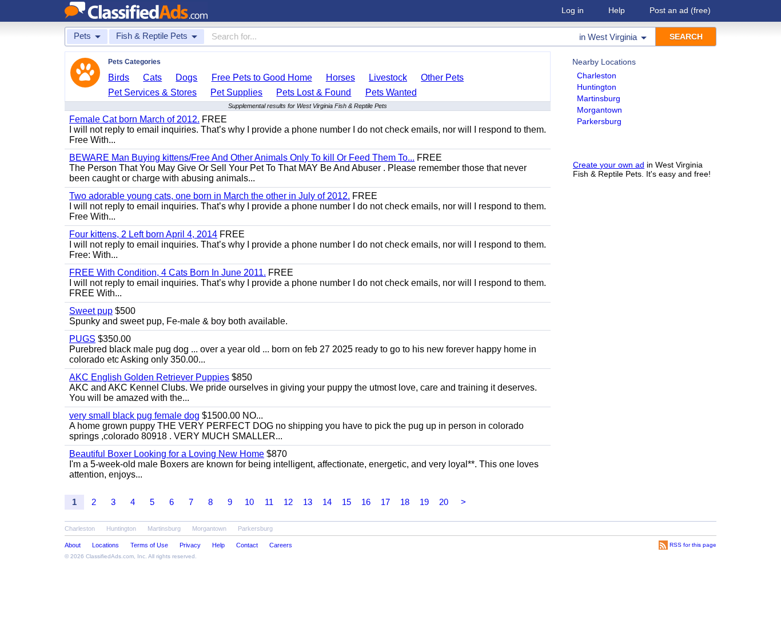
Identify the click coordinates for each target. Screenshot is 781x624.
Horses (340, 77)
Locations (105, 545)
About (73, 545)
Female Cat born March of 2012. (134, 119)
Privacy (190, 545)
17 (385, 502)
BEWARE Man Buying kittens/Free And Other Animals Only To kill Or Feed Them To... (242, 157)
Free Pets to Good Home (262, 77)
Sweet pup (91, 311)
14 (327, 502)
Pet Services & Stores (152, 92)
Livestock (388, 77)
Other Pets (442, 77)
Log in (572, 10)
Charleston (596, 75)
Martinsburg (598, 98)
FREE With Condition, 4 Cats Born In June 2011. (167, 272)
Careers (280, 545)
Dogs (186, 77)
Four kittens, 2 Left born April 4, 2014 (143, 234)
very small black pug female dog (134, 415)
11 (269, 502)
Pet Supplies (236, 92)
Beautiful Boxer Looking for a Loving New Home (166, 454)
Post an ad (680, 10)
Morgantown (599, 109)
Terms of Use (149, 545)
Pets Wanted (391, 92)
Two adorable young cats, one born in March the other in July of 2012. (209, 196)
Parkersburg (599, 121)
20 (443, 502)
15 (346, 502)
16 (365, 502)
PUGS (82, 339)
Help (616, 10)
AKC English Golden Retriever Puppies (149, 377)
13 (307, 502)
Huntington (596, 87)
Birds (118, 77)
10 (249, 502)
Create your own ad (608, 164)
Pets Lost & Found (313, 92)
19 (424, 502)
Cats (152, 77)
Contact (247, 545)
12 (288, 502)
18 (404, 502)
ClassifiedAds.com (110, 556)
